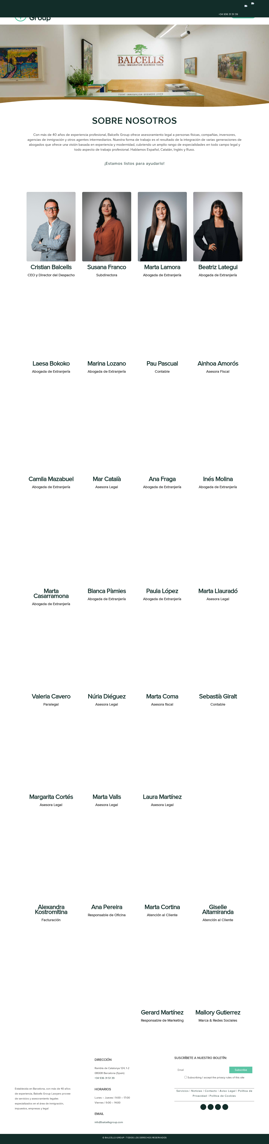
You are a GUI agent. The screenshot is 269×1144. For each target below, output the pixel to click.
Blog (176, 15)
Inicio (140, 15)
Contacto (217, 15)
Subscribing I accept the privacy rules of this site (215, 1077)
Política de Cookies (223, 1096)
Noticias (196, 1091)
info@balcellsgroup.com (109, 1122)
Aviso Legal (228, 1091)
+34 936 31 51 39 (228, 14)
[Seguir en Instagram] (218, 1107)
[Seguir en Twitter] (211, 1107)
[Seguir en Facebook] (203, 1107)
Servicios (158, 15)
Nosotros (194, 15)
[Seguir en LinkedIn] (225, 1107)
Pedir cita (243, 15)
